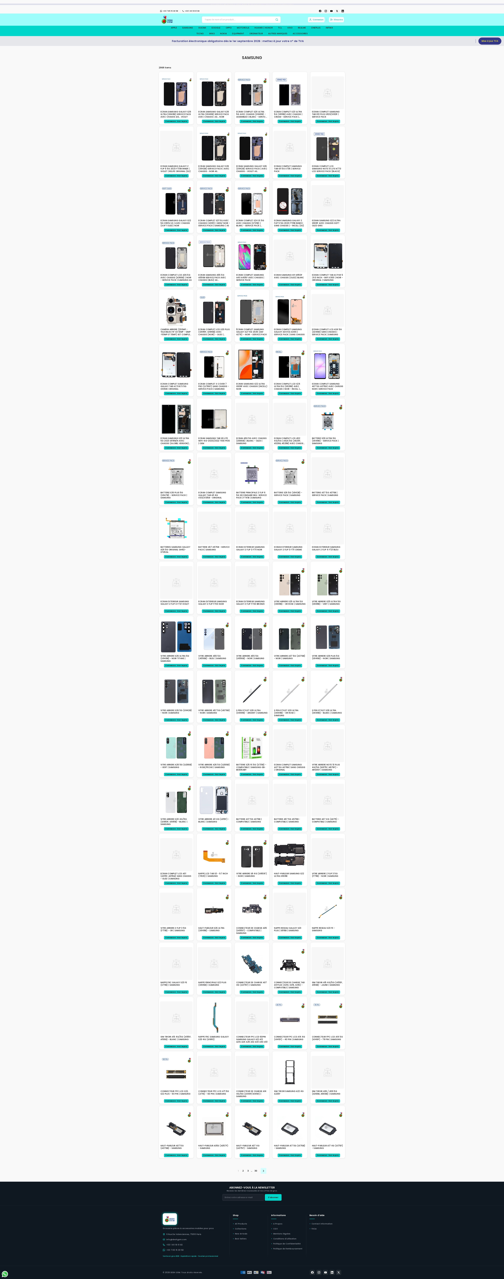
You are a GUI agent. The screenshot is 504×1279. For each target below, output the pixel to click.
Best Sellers (241, 1238)
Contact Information (322, 1223)
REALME (302, 27)
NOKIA (223, 33)
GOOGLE (215, 27)
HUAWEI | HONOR (263, 27)
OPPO (229, 27)
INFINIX (329, 27)
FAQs (314, 1228)
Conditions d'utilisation (284, 1238)
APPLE (174, 27)
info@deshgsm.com (176, 1239)
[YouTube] (331, 11)
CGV (275, 1228)
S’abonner (273, 1197)
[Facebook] (320, 11)
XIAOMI (202, 27)
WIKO (212, 33)
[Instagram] (326, 11)
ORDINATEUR (256, 33)
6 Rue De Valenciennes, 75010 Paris (183, 1234)
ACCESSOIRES (300, 33)
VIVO (290, 27)
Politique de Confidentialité (287, 1243)
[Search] (276, 19)
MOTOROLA (243, 27)
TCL (280, 27)
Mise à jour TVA (490, 41)
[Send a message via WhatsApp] (5, 1274)
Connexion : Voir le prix (176, 121)
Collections (240, 1228)
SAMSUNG (187, 27)
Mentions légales (281, 1233)
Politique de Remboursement (287, 1248)
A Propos (277, 1223)
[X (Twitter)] (338, 1272)
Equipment (238, 33)
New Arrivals (241, 1233)
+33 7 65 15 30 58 (170, 11)
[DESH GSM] (167, 19)
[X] (337, 11)
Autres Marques (277, 33)
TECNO (200, 33)
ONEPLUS (316, 27)
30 (255, 1170)
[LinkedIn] (343, 11)
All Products (241, 1223)
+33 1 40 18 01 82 (192, 11)
